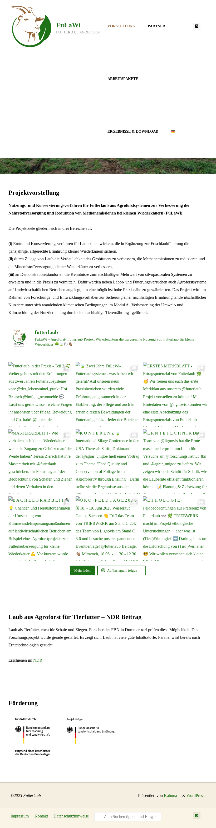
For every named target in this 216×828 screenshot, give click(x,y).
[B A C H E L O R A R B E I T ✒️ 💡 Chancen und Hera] (40, 528)
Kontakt (41, 816)
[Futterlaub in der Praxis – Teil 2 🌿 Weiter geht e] (40, 394)
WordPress (195, 795)
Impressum (20, 816)
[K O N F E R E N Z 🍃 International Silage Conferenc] (108, 461)
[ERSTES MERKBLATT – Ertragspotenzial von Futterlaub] (175, 394)
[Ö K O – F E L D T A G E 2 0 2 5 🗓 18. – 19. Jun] (108, 528)
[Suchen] (99, 817)
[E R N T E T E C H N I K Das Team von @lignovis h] (175, 461)
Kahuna (170, 795)
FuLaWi (68, 25)
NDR (37, 660)
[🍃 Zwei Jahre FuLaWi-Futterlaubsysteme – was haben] (108, 394)
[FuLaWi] (31, 26)
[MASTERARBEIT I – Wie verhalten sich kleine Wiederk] (40, 461)
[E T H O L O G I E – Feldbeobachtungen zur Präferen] (175, 528)
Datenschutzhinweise (71, 816)
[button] (100, 166)
